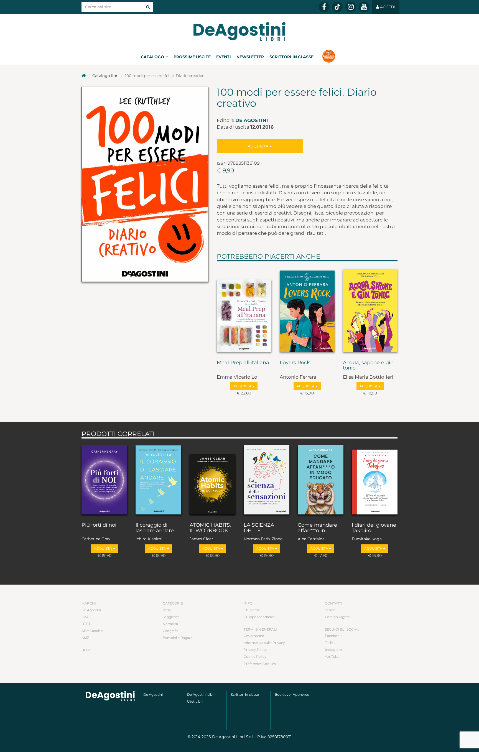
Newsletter (250, 56)
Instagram (333, 650)
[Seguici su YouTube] (364, 7)
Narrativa (170, 624)
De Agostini (251, 120)
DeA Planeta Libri (239, 31)
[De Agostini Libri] (83, 75)
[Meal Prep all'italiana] (244, 309)
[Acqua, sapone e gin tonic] (370, 309)
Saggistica (171, 617)
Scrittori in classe (291, 56)
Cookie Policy (255, 656)
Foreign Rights (337, 617)
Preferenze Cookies (260, 664)
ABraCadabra (92, 631)
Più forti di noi (98, 525)
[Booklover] (328, 57)
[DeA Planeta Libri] (110, 696)
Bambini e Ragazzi (178, 638)
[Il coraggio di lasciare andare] (158, 479)
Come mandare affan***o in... (317, 528)
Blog (86, 650)
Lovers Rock (295, 363)
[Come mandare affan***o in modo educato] (320, 479)
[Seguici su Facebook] (324, 7)
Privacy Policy (255, 650)
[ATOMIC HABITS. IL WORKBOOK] (212, 479)
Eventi (223, 56)
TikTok (330, 643)
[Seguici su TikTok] (337, 7)
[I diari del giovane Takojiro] (375, 479)
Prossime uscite (192, 56)
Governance (254, 636)
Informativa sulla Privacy (264, 643)
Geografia (171, 631)
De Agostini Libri (201, 694)
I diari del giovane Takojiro (374, 528)
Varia (167, 610)
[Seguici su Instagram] (350, 7)
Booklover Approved (292, 694)
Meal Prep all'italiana (243, 363)
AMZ (85, 638)
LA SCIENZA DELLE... (259, 528)
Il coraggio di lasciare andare (155, 528)
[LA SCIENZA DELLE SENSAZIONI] (266, 479)
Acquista (258, 146)
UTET (85, 624)
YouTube (332, 656)
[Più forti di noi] (104, 479)
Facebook (333, 636)
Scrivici (331, 610)
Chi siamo (252, 610)
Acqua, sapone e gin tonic (368, 365)
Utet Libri (195, 701)
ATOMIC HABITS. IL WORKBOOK (210, 528)
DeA (85, 617)
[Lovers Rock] (307, 309)
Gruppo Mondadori (260, 617)
